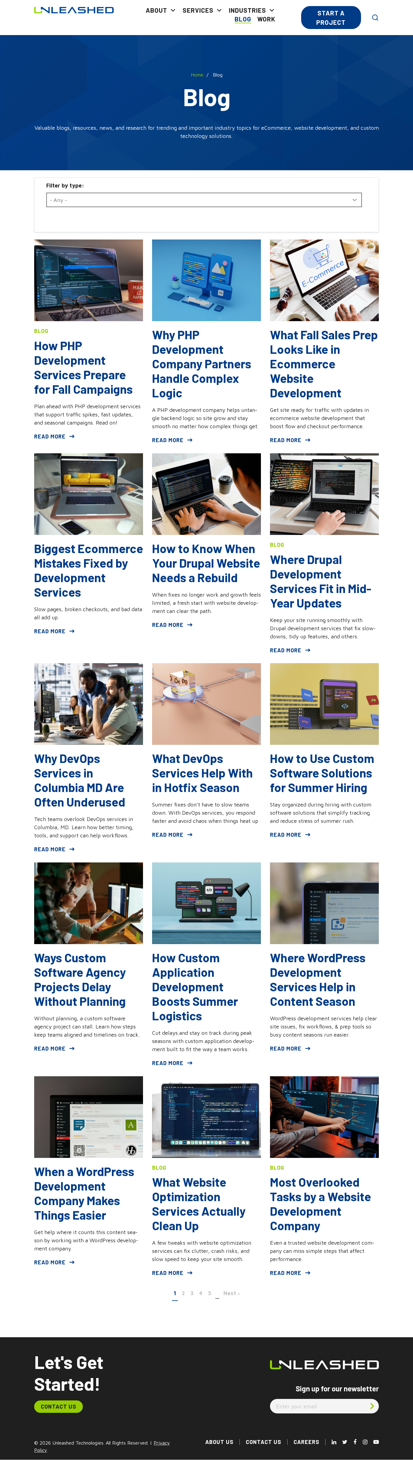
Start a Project (331, 17)
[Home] (74, 9)
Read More (50, 436)
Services (198, 10)
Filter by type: (65, 185)
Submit (372, 1406)
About (156, 10)
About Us (219, 1442)
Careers (306, 1442)
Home (197, 74)
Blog (243, 19)
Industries (247, 10)
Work (266, 19)
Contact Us (58, 1406)
